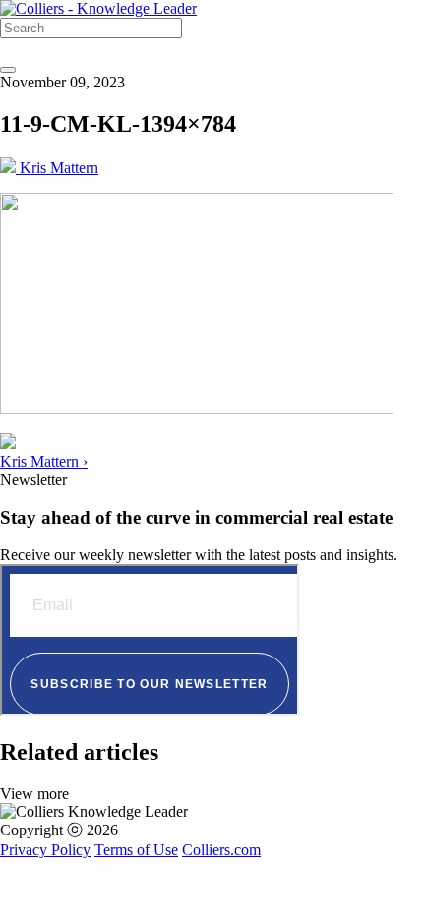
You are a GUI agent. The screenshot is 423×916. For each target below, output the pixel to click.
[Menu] (8, 70)
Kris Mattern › (44, 461)
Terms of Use (136, 849)
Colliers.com (221, 849)
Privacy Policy (45, 849)
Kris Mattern (57, 167)
